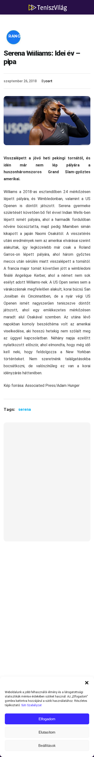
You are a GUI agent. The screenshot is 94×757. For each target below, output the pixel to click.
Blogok (70, 50)
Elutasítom (47, 732)
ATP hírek (19, 21)
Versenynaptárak (29, 50)
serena (24, 409)
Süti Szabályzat (31, 705)
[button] (86, 682)
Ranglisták (22, 36)
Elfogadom (47, 719)
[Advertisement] (47, 485)
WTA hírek (53, 21)
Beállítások (47, 745)
